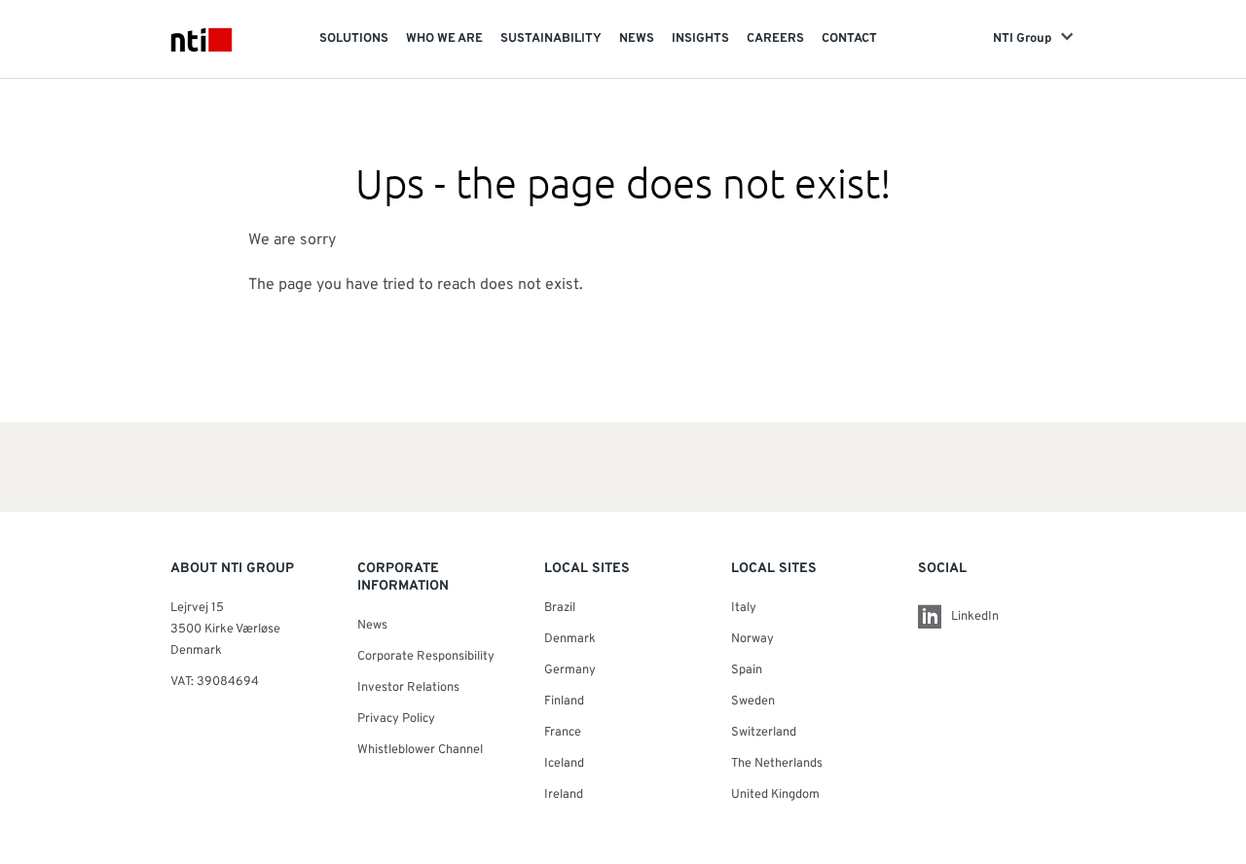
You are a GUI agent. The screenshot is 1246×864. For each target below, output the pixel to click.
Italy (743, 608)
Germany (570, 670)
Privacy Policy (396, 719)
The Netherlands (777, 764)
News (372, 625)
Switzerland (763, 732)
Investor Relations (408, 688)
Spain (746, 670)
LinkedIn (975, 617)
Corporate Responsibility (426, 657)
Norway (752, 639)
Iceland (564, 764)
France (562, 732)
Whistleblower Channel (420, 750)
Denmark (570, 639)
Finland (564, 701)
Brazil (559, 608)
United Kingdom (775, 795)
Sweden (753, 701)
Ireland (563, 795)
